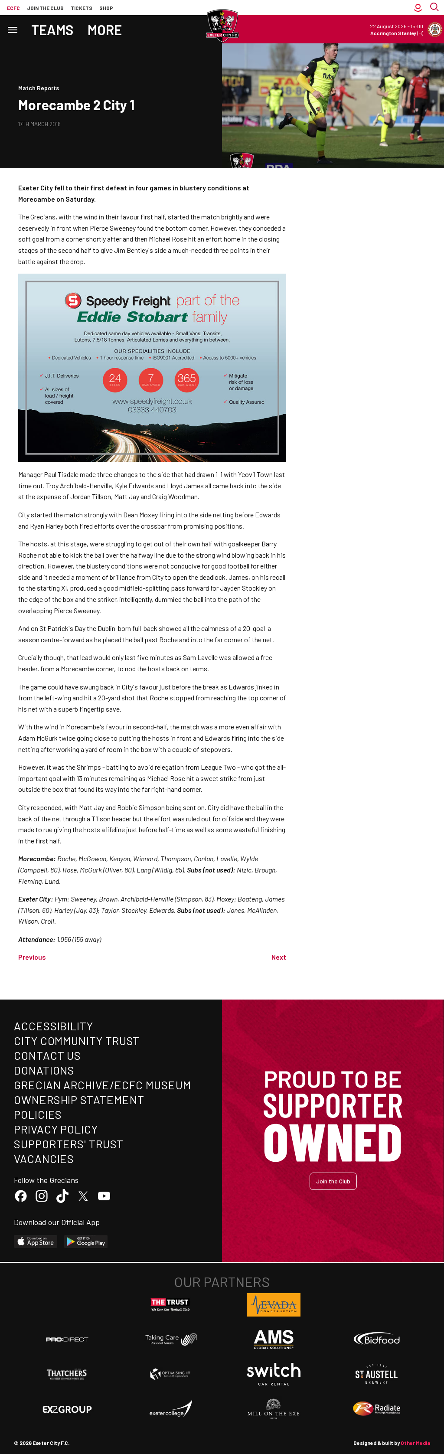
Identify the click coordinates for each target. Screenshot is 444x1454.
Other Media (415, 1443)
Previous (32, 957)
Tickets (81, 8)
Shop (106, 8)
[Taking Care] (170, 1339)
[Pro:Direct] (67, 1339)
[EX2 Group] (67, 1408)
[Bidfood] (377, 1339)
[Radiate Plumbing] (377, 1408)
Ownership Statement (79, 1099)
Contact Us (47, 1055)
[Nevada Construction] (273, 1305)
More (105, 29)
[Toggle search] (435, 7)
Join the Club (333, 1181)
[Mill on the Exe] (273, 1408)
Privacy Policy (56, 1129)
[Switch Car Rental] (273, 1374)
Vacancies (44, 1158)
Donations (44, 1070)
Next (278, 957)
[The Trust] (170, 1305)
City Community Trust (77, 1040)
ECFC (13, 8)
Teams (52, 29)
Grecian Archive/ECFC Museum (102, 1084)
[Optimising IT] (170, 1374)
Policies (38, 1114)
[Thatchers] (67, 1374)
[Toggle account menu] (418, 7)
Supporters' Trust (69, 1143)
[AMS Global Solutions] (273, 1339)
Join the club (45, 8)
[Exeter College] (170, 1408)
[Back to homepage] (222, 26)
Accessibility (53, 1026)
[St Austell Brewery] (377, 1374)
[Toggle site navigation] (12, 29)
